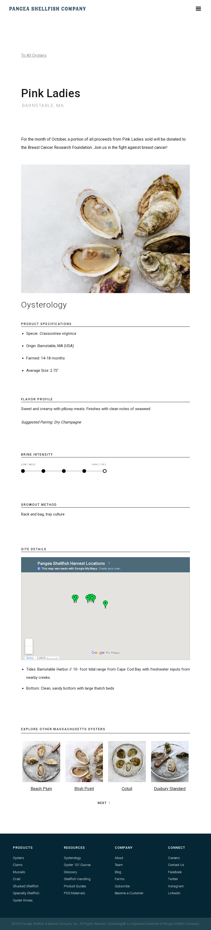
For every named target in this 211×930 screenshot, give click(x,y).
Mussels (19, 872)
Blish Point (84, 788)
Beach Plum (41, 788)
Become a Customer (129, 893)
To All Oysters (34, 55)
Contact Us (176, 865)
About (119, 858)
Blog (118, 872)
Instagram (176, 886)
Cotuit (127, 788)
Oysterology (72, 858)
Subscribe (122, 886)
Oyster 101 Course (77, 865)
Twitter (173, 879)
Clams (18, 865)
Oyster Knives (23, 900)
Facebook (175, 872)
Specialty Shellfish (26, 893)
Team (119, 865)
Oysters (18, 858)
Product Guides (75, 886)
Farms (120, 879)
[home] (47, 9)
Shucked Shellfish (26, 886)
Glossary (70, 872)
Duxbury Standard (170, 788)
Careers (174, 858)
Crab (17, 879)
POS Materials (74, 893)
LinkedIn (174, 893)
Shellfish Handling (77, 879)
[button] (198, 8)
